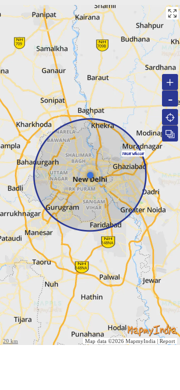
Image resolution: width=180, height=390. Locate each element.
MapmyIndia (141, 341)
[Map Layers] (170, 134)
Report (167, 341)
